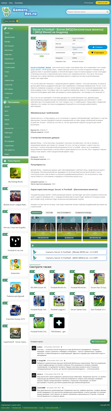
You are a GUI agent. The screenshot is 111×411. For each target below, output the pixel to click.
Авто (6, 111)
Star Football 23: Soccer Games (99, 309)
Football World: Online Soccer (59, 287)
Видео (7, 154)
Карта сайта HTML (52, 408)
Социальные (9, 146)
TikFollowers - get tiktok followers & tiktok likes (59, 331)
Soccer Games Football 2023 (79, 309)
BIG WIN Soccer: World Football (39, 287)
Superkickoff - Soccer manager (15, 342)
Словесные (9, 93)
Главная (4, 3)
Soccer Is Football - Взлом (41, 67)
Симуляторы (9, 80)
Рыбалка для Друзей (15, 296)
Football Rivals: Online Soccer (39, 309)
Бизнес (7, 120)
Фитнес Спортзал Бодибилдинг (15, 227)
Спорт (7, 98)
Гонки (7, 72)
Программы (19, 3)
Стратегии (8, 85)
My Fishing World (15, 182)
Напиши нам (16, 408)
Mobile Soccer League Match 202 (15, 204)
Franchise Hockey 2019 (15, 319)
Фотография (9, 141)
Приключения (10, 37)
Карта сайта (5, 408)
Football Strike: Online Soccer (39, 331)
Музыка (7, 137)
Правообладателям (30, 408)
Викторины (9, 89)
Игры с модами (77, 47)
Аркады (7, 41)
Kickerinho (15, 273)
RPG (6, 76)
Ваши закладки (11, 21)
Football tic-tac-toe (15, 250)
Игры (11, 3)
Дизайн (7, 107)
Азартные (8, 54)
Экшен (7, 33)
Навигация (8, 133)
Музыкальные (10, 63)
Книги (7, 115)
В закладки (99, 52)
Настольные (9, 46)
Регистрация (88, 3)
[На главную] (23, 11)
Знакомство (9, 128)
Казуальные (9, 59)
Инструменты (10, 150)
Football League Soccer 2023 (59, 309)
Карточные (9, 50)
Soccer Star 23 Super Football (99, 287)
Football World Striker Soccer (79, 287)
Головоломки (10, 67)
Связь (7, 124)
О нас (41, 408)
